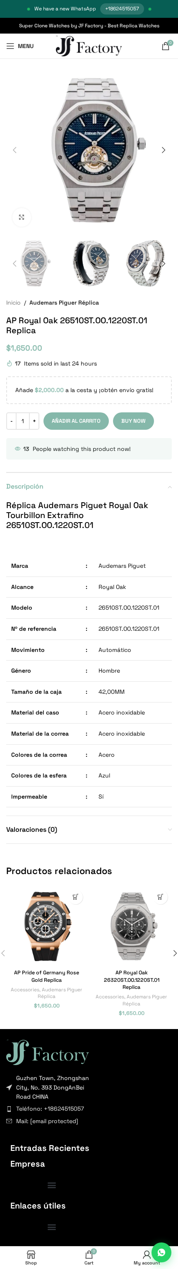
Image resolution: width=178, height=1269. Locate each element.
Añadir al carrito (76, 420)
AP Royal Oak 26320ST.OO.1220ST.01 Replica (131, 979)
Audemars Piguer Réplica (64, 302)
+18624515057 (122, 8)
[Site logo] (89, 45)
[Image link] (47, 1051)
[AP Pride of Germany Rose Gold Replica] (46, 926)
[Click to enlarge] (21, 217)
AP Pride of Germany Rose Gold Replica (46, 976)
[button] (14, 150)
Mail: (47, 1121)
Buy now (133, 420)
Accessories (25, 989)
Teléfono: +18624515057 (50, 1108)
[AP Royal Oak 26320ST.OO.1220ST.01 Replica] (131, 926)
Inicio (13, 302)
